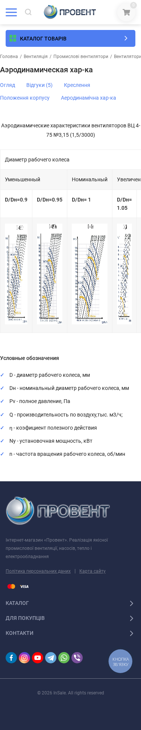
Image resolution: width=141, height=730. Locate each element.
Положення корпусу (25, 97)
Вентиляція (36, 56)
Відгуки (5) (39, 85)
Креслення (77, 85)
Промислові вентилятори (80, 56)
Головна (9, 56)
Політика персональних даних (38, 571)
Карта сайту (92, 571)
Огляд (7, 85)
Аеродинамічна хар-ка (88, 97)
